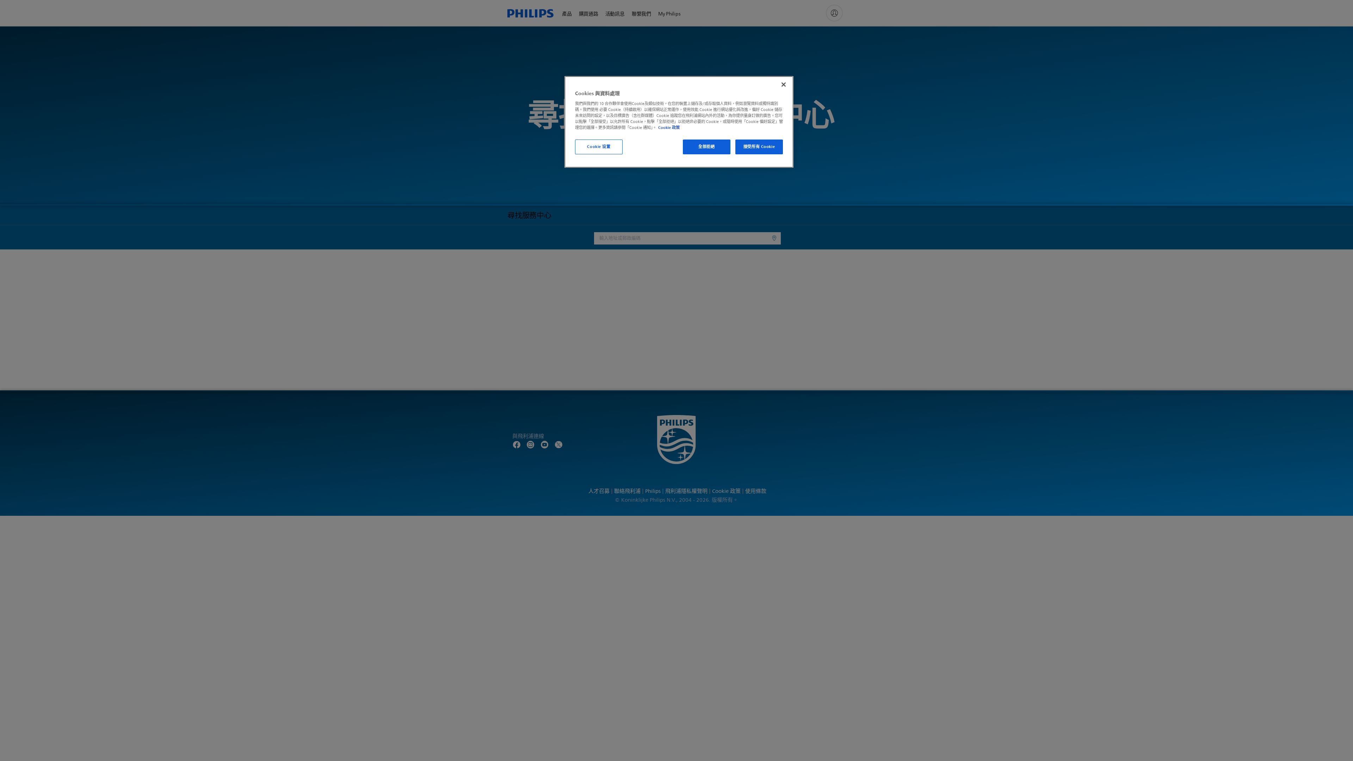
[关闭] (783, 84)
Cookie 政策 (669, 127)
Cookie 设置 (598, 146)
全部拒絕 (706, 146)
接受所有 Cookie (759, 146)
